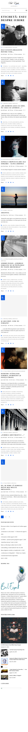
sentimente (4, 127)
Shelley (23, 176)
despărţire (15, 503)
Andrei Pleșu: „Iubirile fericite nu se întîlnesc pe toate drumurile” (12, 265)
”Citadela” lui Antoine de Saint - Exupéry (15, 66)
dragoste (3, 71)
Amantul (5, 213)
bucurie (11, 335)
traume (3, 129)
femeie (6, 507)
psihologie (4, 339)
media (16, 73)
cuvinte (10, 122)
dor (19, 335)
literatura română (15, 451)
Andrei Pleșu (6, 279)
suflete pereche (5, 178)
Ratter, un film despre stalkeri (8, 545)
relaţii (20, 125)
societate (4, 288)
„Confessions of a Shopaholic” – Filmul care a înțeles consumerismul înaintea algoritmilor (13, 554)
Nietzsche (17, 176)
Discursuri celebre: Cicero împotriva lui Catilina (12, 526)
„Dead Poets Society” (6, 542)
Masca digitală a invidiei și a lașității (9, 550)
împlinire (9, 283)
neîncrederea (5, 452)
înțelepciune (16, 283)
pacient (15, 125)
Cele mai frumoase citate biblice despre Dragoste (11, 644)
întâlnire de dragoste (7, 227)
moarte (13, 400)
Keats (7, 176)
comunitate (14, 279)
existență (12, 397)
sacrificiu (4, 402)
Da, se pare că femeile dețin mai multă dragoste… (11, 487)
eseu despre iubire (12, 71)
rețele (20, 73)
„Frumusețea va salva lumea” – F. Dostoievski (11, 531)
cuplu (8, 449)
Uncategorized (21, 371)
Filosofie (14, 174)
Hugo (18, 174)
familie (20, 281)
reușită (15, 286)
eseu (12, 449)
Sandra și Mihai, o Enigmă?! (15, 675)
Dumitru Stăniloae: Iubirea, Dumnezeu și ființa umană (11, 375)
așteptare (5, 335)
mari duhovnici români (13, 398)
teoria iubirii (13, 452)
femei (2, 507)
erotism (6, 505)
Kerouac (11, 176)
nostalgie (10, 125)
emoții (3, 123)
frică (19, 337)
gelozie (3, 451)
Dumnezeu (10, 395)
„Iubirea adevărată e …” (13, 435)
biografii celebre (11, 391)
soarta (20, 286)
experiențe (24, 505)
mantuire (3, 398)
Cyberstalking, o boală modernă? (8, 547)
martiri (8, 400)
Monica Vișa (18, 227)
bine (4, 391)
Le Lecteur (14, 47)
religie (21, 400)
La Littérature (6, 47)
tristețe (20, 509)
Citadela (3, 69)
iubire (18, 123)
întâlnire (22, 225)
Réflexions (14, 259)
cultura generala (20, 69)
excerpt (3, 73)
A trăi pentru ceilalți (5, 537)
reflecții (10, 339)
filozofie (11, 507)
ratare (11, 286)
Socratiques (5, 159)
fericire (3, 283)
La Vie (4, 371)
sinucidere (11, 127)
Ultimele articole (12, 103)
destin (22, 122)
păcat (17, 400)
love (12, 73)
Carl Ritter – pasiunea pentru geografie (10, 539)
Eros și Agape (17, 395)
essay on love (22, 71)
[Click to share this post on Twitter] (8, 76)
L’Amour (4, 103)
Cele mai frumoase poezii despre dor (16, 649)
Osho (16, 507)
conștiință (19, 391)
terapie (23, 127)
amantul (5, 225)
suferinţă (18, 127)
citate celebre (11, 69)
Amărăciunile (7, 447)
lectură (8, 73)
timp (19, 452)
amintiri (5, 122)
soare (10, 228)
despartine (16, 122)
